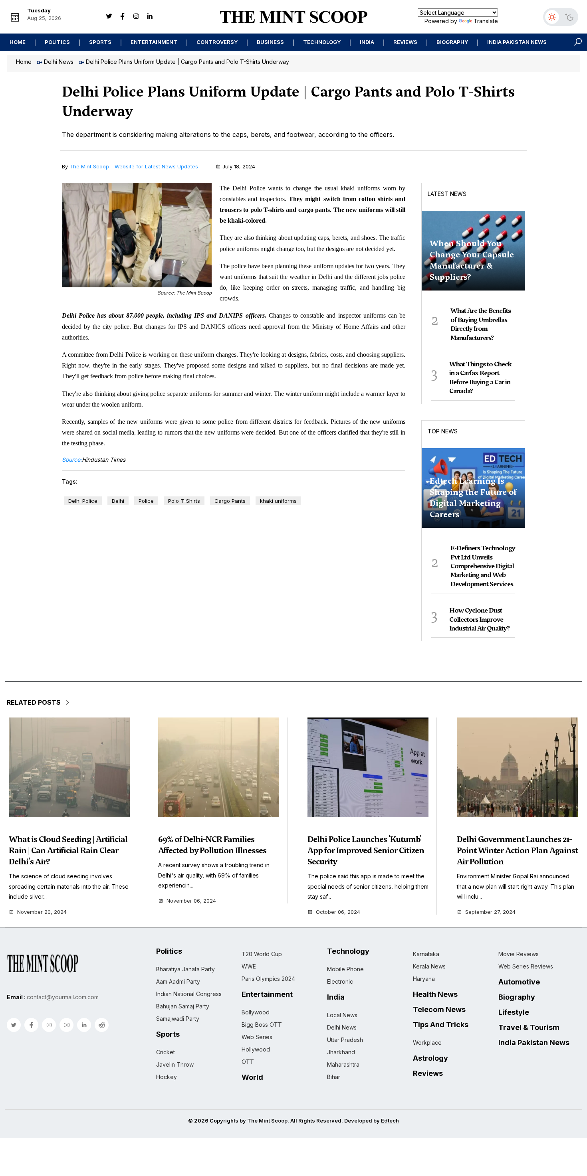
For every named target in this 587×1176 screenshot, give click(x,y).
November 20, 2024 (42, 912)
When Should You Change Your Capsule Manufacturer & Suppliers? (472, 260)
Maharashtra (343, 1064)
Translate (486, 21)
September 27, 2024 (490, 912)
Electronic (340, 981)
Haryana (424, 978)
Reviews (405, 42)
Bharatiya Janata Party (185, 969)
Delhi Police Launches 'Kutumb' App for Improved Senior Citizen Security (365, 850)
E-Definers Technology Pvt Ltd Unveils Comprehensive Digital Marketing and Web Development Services (482, 566)
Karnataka (426, 954)
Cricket (165, 1052)
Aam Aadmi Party (178, 981)
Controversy (217, 42)
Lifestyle (513, 1012)
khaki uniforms (278, 501)
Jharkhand (341, 1052)
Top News (443, 431)
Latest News (447, 193)
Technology (322, 42)
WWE (249, 966)
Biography (452, 42)
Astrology (430, 1058)
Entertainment (154, 42)
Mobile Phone (345, 969)
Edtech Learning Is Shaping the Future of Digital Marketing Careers (473, 497)
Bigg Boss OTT (262, 1024)
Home (18, 42)
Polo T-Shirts (184, 501)
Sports (100, 42)
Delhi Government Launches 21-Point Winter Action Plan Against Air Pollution (517, 850)
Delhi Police (82, 501)
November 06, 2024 (191, 900)
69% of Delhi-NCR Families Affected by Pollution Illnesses (212, 845)
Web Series (257, 1037)
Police (146, 501)
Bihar (333, 1076)
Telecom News (439, 1009)
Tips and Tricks (440, 1024)
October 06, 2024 (338, 912)
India (367, 42)
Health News (435, 994)
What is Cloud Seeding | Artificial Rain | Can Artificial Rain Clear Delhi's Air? (68, 850)
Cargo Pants (230, 501)
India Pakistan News (517, 42)
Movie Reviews (518, 954)
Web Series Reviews (525, 966)
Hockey (166, 1076)
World (252, 1077)
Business (270, 42)
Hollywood (256, 1049)
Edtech (390, 1120)
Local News (342, 1015)
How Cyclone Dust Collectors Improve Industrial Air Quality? (479, 619)
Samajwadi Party (177, 1018)
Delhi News (58, 61)
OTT (248, 1061)
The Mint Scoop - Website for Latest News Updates (133, 166)
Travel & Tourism (528, 1027)
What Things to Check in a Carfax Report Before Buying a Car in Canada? (480, 377)
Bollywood (256, 1012)
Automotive (519, 982)
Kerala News (429, 966)
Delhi (118, 501)
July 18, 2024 (238, 166)
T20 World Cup (262, 954)
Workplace (427, 1042)
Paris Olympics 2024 (268, 978)
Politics (57, 42)
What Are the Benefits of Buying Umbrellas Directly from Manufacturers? (480, 324)
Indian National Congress (189, 993)
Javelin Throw (175, 1064)
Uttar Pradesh (345, 1039)
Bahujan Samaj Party (182, 1006)
